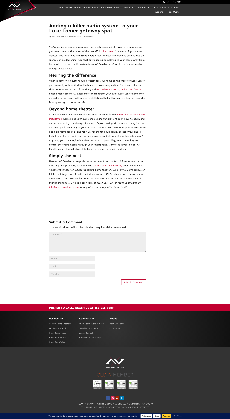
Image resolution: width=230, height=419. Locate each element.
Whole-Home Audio (58, 328)
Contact (175, 7)
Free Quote (173, 12)
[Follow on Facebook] (108, 398)
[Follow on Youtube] (117, 398)
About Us (128, 7)
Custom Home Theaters (60, 324)
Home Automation (57, 337)
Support (159, 12)
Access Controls (86, 333)
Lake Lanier (77, 36)
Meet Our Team (116, 324)
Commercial (160, 7)
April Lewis (56, 36)
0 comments (88, 36)
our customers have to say (107, 165)
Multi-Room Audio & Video (91, 324)
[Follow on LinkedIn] (122, 398)
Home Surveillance (57, 333)
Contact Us (114, 328)
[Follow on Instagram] (113, 398)
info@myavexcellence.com (64, 187)
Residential (143, 7)
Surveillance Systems (88, 328)
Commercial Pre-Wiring (90, 337)
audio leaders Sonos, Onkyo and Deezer (119, 89)
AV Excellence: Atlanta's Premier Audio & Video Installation (89, 7)
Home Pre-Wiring (57, 342)
